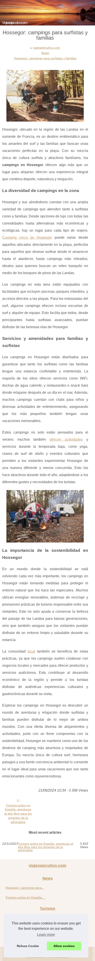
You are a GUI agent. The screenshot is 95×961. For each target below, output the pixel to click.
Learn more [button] (46, 934)
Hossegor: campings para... (25, 887)
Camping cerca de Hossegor (27, 237)
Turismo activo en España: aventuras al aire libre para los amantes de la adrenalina (18, 814)
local (31, 651)
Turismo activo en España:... (25, 897)
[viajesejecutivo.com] (47, 12)
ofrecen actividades (66, 439)
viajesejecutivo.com (46, 47)
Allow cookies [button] (64, 946)
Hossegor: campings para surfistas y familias (45, 58)
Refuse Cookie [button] (28, 946)
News (45, 53)
